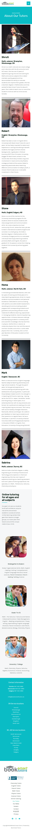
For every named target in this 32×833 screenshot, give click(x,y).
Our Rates (16, 804)
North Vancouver (16, 734)
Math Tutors (16, 791)
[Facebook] (12, 818)
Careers (16, 806)
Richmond (16, 741)
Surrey (16, 747)
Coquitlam (16, 745)
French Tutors (16, 788)
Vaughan (16, 721)
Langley (16, 750)
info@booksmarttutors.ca (16, 697)
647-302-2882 (18, 686)
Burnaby (16, 738)
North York (16, 723)
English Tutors (16, 786)
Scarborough (16, 719)
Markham (16, 712)
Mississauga (16, 710)
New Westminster (16, 743)
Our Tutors (16, 801)
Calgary (16, 752)
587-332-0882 (18, 691)
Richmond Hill (16, 714)
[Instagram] (16, 818)
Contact (16, 809)
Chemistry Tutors (16, 783)
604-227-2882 (19, 688)
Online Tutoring (16, 798)
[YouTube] (19, 818)
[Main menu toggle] (28, 3)
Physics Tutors (16, 793)
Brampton (16, 716)
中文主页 (16, 811)
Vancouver (16, 736)
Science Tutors (16, 796)
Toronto (16, 707)
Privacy (16, 814)
